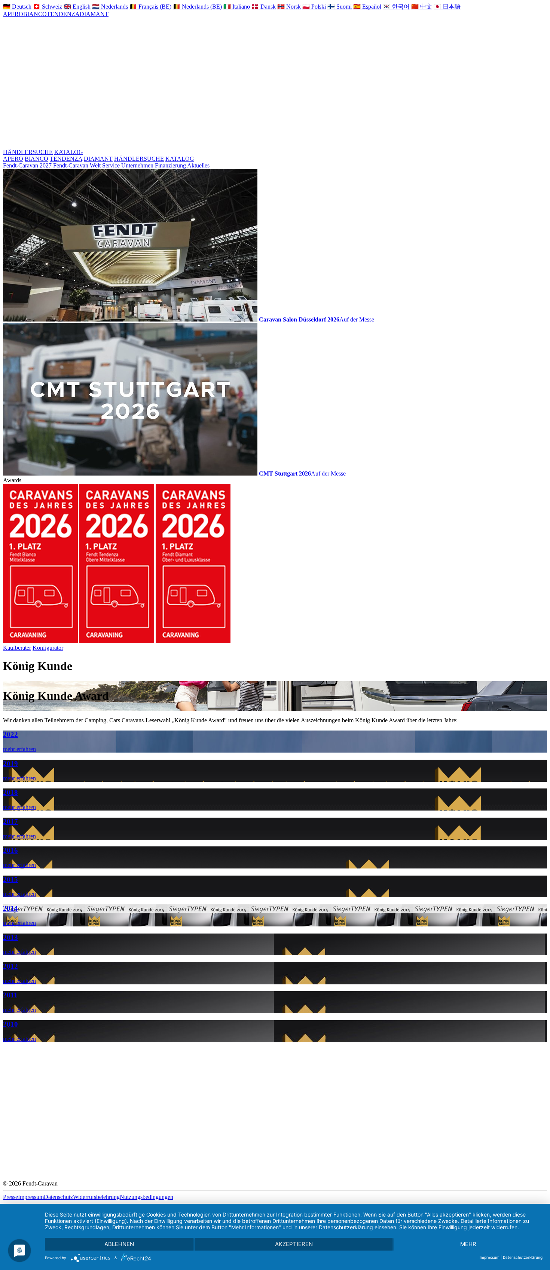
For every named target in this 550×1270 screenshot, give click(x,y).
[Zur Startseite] (271, 86)
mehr (468, 1244)
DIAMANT (94, 14)
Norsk (289, 6)
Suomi (339, 6)
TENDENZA (63, 14)
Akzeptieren (294, 1244)
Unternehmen (138, 165)
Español (367, 6)
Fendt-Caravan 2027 (28, 165)
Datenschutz (58, 1197)
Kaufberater (17, 648)
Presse (10, 1197)
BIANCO (35, 14)
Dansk (263, 6)
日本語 (447, 6)
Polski (314, 6)
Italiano (236, 6)
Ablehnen (119, 1244)
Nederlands (110, 6)
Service (111, 165)
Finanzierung (171, 165)
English (77, 6)
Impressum (31, 1197)
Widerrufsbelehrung (96, 1197)
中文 (421, 6)
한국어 (396, 6)
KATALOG (68, 152)
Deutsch (17, 6)
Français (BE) (150, 6)
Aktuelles (198, 165)
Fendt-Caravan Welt (77, 165)
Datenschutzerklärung (523, 1257)
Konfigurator (48, 648)
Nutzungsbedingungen (146, 1197)
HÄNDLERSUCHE (28, 152)
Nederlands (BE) (197, 6)
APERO (13, 14)
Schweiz (47, 6)
